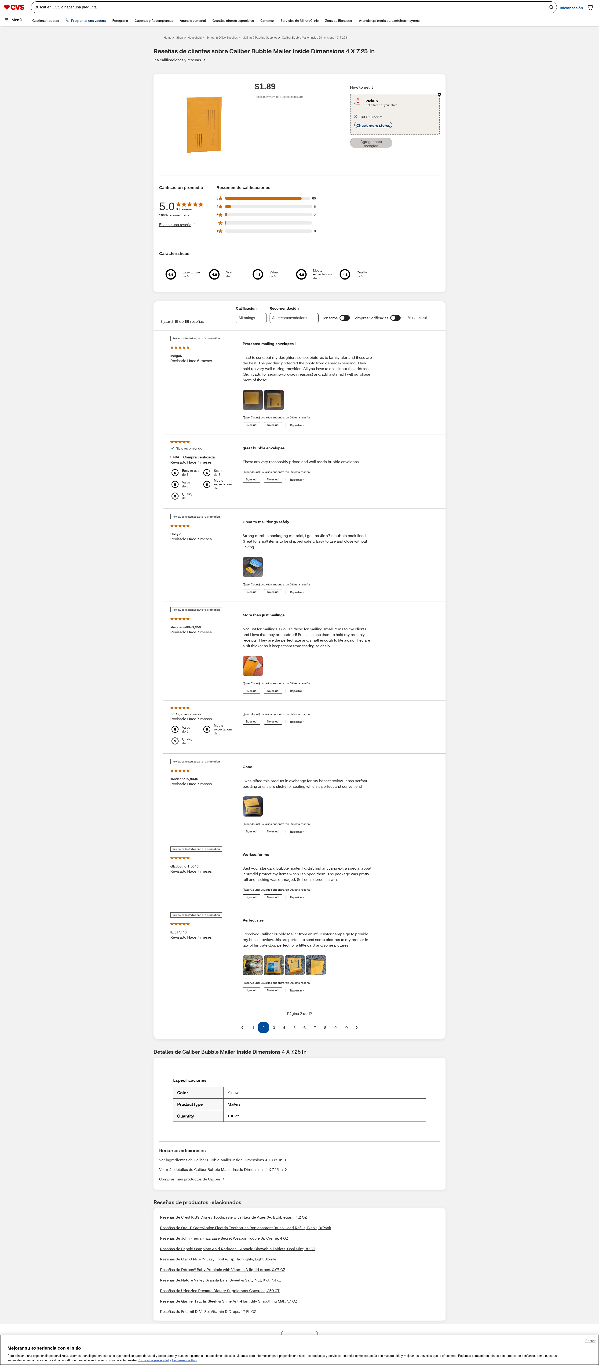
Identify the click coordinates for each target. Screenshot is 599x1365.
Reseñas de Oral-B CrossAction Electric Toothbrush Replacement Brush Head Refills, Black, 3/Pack (245, 1227)
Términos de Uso (184, 1360)
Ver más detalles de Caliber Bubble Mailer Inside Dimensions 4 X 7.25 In (221, 1169)
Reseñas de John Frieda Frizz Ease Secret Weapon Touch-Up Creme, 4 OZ (224, 1238)
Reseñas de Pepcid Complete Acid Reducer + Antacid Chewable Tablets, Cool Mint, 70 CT (237, 1248)
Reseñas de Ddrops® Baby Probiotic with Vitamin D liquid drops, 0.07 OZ (222, 1269)
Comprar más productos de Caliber (189, 1178)
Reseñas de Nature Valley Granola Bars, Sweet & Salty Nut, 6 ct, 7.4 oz (220, 1280)
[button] (345, 318)
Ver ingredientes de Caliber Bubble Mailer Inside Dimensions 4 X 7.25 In (220, 1159)
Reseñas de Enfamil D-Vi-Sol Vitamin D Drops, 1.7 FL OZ (208, 1311)
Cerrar (590, 1341)
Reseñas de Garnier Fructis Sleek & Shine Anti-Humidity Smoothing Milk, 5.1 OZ (228, 1301)
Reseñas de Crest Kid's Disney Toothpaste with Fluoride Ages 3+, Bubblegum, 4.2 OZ (233, 1217)
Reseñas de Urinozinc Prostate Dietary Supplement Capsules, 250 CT (220, 1290)
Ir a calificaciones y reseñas (177, 59)
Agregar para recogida (371, 144)
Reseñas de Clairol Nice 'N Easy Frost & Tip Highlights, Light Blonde (218, 1258)
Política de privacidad (153, 1360)
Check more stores (373, 125)
